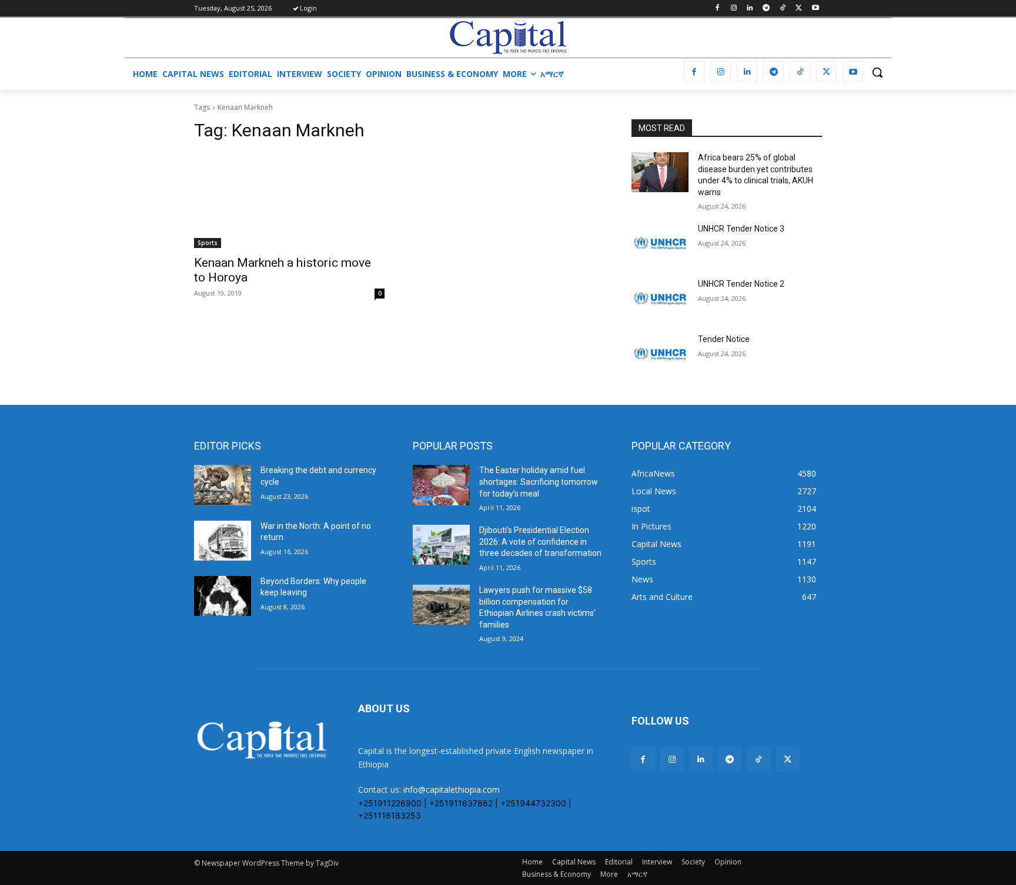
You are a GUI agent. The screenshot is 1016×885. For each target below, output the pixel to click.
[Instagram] (733, 8)
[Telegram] (766, 8)
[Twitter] (799, 8)
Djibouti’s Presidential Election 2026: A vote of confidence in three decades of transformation (540, 541)
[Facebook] (717, 8)
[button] (877, 72)
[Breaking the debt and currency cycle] (222, 485)
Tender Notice (724, 339)
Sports (208, 243)
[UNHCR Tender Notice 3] (660, 243)
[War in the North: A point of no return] (222, 541)
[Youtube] (815, 8)
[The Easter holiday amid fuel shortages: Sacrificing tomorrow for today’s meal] (441, 485)
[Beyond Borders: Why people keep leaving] (222, 596)
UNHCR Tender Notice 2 (741, 284)
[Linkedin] (750, 8)
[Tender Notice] (660, 354)
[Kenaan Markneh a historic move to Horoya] (289, 200)
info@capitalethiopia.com (451, 789)
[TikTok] (783, 8)
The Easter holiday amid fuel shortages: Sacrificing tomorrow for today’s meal (538, 481)
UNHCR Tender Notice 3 (741, 228)
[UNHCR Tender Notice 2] (660, 299)
